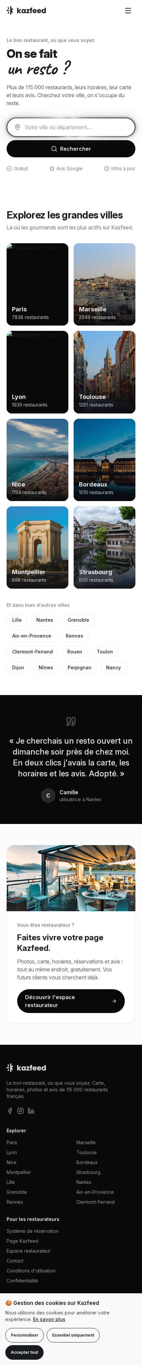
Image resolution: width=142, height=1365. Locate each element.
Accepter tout (24, 1352)
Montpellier (19, 1172)
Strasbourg (88, 1172)
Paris (12, 1142)
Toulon (105, 651)
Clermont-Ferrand (32, 651)
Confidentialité (22, 1280)
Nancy (113, 667)
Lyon (12, 1152)
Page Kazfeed (22, 1241)
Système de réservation (33, 1231)
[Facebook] (10, 1111)
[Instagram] (20, 1111)
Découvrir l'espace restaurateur (50, 1001)
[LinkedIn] (31, 1111)
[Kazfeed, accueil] (26, 10)
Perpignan (79, 667)
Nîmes (46, 667)
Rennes (74, 636)
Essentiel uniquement (73, 1335)
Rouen (74, 651)
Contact (15, 1261)
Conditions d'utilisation (31, 1270)
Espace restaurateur (29, 1251)
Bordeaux (87, 1162)
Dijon (18, 667)
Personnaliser (24, 1335)
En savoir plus (49, 1319)
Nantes (44, 620)
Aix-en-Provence (31, 636)
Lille (17, 620)
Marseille (86, 1142)
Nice (12, 1162)
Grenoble (78, 620)
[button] (128, 10)
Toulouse (86, 1152)
